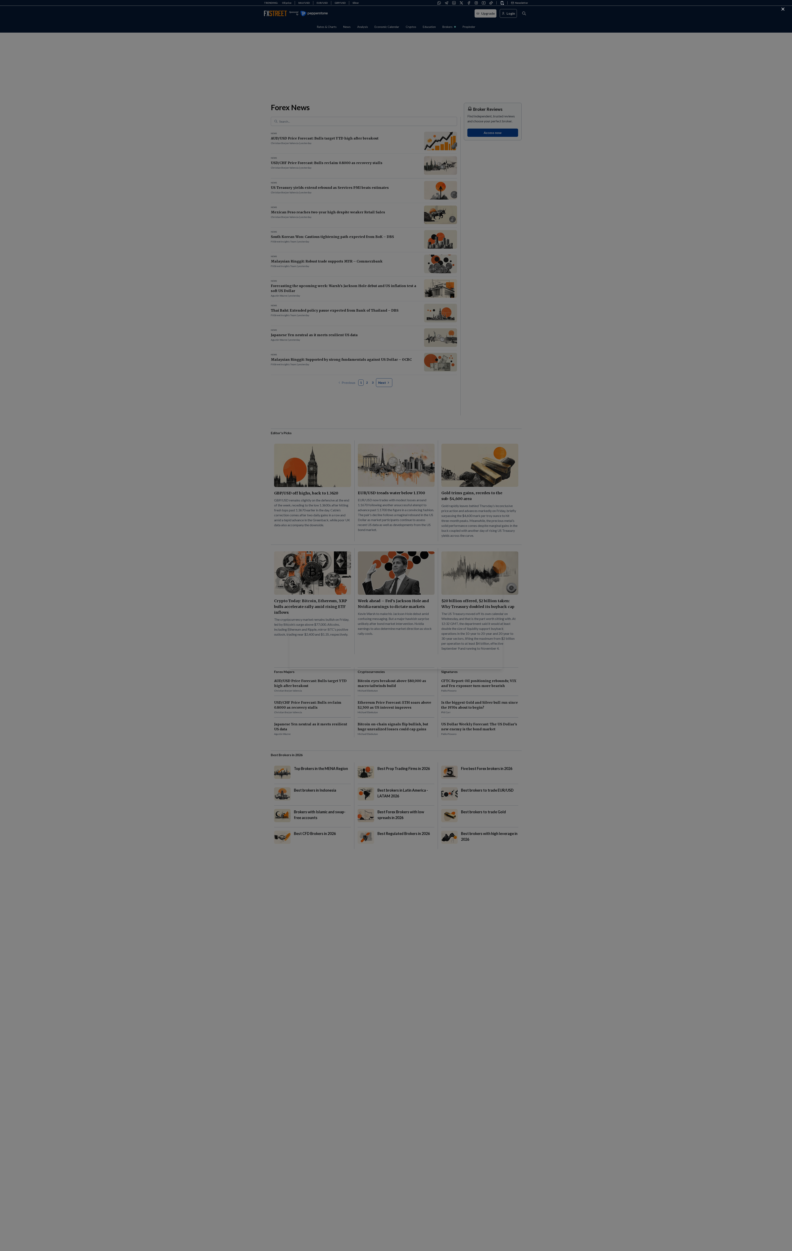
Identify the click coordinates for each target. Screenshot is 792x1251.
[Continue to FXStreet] (783, 9)
